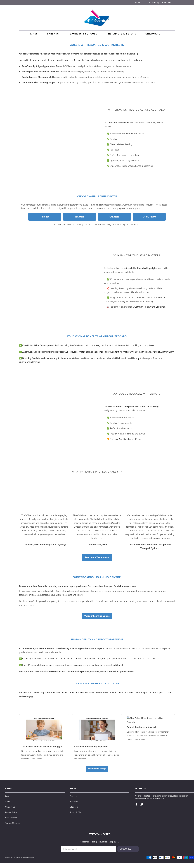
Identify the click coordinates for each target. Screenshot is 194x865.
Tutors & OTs (75, 812)
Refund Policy (11, 812)
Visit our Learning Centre (97, 616)
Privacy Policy (11, 818)
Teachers (79, 217)
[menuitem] (36, 34)
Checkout (168, 2)
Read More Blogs (97, 768)
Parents (53, 33)
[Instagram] (141, 804)
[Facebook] (136, 804)
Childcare (153, 33)
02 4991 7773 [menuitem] (139, 2)
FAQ (7, 796)
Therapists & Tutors (122, 33)
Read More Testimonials (97, 557)
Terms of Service (12, 823)
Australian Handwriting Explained (149, 307)
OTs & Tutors (149, 217)
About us (9, 802)
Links (34, 33)
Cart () (154, 2)
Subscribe (125, 849)
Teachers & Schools (83, 33)
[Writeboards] (97, 18)
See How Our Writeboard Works (125, 439)
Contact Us (10, 807)
